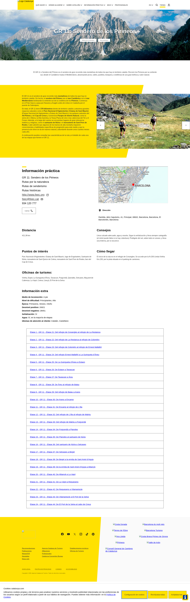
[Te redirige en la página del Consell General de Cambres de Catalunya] (119, 549)
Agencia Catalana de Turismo (52, 548)
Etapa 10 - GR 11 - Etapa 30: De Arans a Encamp (52, 399)
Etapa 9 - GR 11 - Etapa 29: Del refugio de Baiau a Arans (55, 392)
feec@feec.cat (30, 198)
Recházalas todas (158, 595)
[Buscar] (156, 5)
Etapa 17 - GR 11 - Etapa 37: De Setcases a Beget (52, 452)
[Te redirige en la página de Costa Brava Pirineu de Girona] (153, 536)
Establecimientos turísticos (79, 548)
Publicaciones (27, 551)
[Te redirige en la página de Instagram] (80, 534)
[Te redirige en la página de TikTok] (87, 534)
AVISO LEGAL (26, 569)
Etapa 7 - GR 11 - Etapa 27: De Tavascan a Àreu (51, 377)
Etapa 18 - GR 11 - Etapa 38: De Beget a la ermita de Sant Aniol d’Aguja (61, 459)
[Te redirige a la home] (26, 5)
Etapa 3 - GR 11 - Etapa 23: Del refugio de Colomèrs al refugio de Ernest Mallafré (66, 347)
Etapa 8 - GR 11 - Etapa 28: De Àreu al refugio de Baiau (54, 385)
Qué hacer (40, 5)
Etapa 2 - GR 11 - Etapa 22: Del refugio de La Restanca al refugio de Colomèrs (64, 340)
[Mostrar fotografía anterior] (101, 125)
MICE (109, 5)
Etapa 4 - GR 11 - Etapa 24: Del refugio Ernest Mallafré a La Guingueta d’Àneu (64, 355)
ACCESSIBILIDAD (71, 569)
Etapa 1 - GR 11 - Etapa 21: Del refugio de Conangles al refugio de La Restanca (65, 332)
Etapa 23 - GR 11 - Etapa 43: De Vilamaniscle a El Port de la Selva (59, 497)
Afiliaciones (46, 551)
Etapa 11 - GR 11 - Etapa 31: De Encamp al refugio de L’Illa (56, 407)
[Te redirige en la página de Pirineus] (120, 542)
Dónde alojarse (55, 5)
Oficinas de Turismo (77, 551)
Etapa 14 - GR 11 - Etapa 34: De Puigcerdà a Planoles (54, 429)
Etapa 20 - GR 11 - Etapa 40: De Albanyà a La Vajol (52, 474)
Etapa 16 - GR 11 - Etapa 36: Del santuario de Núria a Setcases (58, 444)
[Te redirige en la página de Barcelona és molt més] (153, 524)
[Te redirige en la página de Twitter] (74, 534)
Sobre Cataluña (73, 5)
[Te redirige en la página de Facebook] (62, 534)
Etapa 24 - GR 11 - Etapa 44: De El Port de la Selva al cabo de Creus (60, 504)
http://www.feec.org (33, 194)
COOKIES (59, 569)
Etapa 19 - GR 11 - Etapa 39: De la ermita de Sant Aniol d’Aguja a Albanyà (62, 467)
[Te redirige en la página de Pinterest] (93, 534)
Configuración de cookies (134, 595)
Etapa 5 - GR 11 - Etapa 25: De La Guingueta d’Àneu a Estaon (57, 362)
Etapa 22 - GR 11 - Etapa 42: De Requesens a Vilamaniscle (56, 489)
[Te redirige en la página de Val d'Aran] (153, 542)
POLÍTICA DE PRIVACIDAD (43, 569)
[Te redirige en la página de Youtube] (68, 534)
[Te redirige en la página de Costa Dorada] (120, 524)
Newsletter (25, 556)
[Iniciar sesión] (169, 5)
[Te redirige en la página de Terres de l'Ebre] (120, 530)
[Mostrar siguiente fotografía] (186, 125)
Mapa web (25, 559)
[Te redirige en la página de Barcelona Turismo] (153, 530)
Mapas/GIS (26, 553)
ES (150, 5)
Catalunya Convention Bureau (52, 556)
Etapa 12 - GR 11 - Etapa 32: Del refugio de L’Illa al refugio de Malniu (60, 414)
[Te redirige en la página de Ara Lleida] (120, 536)
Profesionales (121, 5)
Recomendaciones (28, 548)
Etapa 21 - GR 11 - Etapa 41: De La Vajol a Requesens (54, 482)
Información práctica (93, 5)
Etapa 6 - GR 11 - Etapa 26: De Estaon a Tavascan (52, 370)
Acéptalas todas (177, 595)
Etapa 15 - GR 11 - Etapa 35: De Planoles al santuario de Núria (58, 437)
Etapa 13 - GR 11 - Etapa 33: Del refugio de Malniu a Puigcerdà (58, 422)
